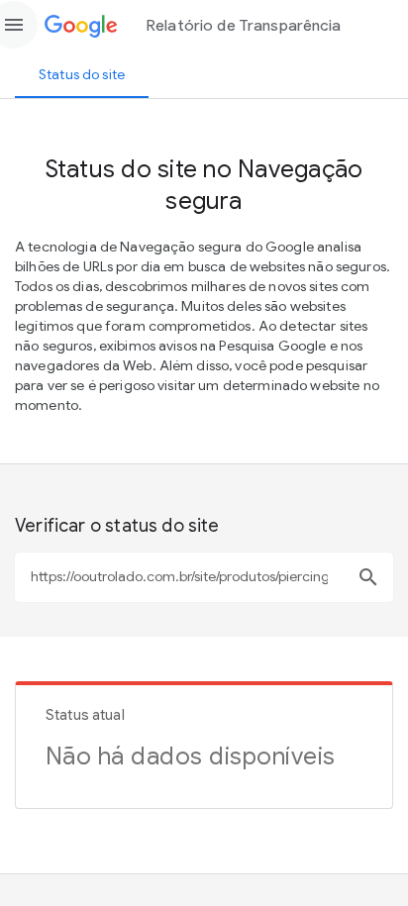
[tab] (82, 74)
